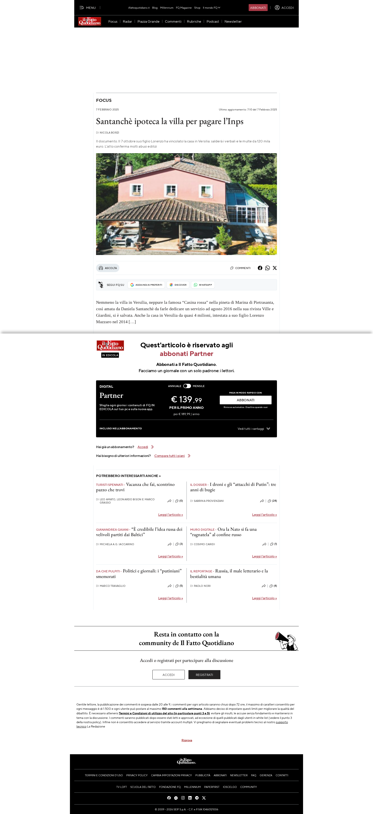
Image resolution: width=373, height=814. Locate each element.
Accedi (169, 675)
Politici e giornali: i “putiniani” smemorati (139, 573)
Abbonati (258, 7)
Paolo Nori (200, 585)
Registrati (204, 675)
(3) (181, 543)
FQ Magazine (184, 7)
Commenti (243, 268)
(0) (181, 500)
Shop (197, 7)
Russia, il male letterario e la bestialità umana (229, 573)
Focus (104, 100)
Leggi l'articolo (170, 514)
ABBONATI (245, 400)
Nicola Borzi (107, 132)
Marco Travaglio (111, 585)
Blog (155, 7)
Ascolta (111, 268)
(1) (275, 543)
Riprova (187, 740)
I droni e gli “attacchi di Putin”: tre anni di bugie (233, 487)
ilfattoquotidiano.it (139, 7)
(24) (274, 500)
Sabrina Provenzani (207, 500)
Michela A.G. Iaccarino (115, 544)
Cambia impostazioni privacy (171, 775)
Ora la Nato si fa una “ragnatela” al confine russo (223, 532)
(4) (275, 585)
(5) (181, 585)
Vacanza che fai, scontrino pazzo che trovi (135, 487)
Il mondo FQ (210, 7)
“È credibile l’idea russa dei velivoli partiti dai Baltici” (139, 532)
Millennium (166, 7)
